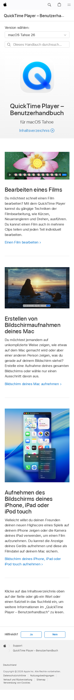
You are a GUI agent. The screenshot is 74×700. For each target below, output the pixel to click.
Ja (31, 634)
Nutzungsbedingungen (42, 675)
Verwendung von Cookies (16, 682)
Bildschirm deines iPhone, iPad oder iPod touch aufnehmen (33, 561)
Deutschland (9, 664)
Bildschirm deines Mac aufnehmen (32, 384)
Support (17, 645)
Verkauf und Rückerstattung (17, 679)
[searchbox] (37, 44)
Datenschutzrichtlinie (14, 675)
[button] (49, 5)
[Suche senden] (9, 44)
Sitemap (41, 679)
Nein (55, 634)
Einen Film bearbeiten (22, 242)
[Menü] (69, 5)
